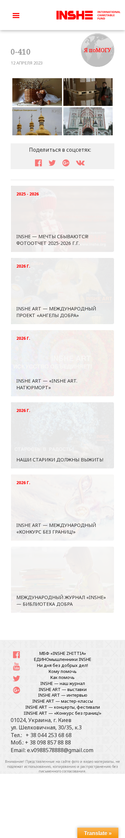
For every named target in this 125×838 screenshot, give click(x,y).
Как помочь (62, 677)
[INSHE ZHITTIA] (88, 14)
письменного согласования (62, 771)
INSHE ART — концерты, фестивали (62, 707)
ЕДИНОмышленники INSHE (62, 659)
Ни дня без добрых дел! (62, 665)
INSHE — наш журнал (62, 683)
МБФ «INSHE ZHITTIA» (62, 653)
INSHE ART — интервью (62, 695)
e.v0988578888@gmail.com (60, 750)
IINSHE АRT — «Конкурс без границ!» (62, 713)
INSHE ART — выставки (63, 689)
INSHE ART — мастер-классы (62, 701)
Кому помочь (63, 671)
